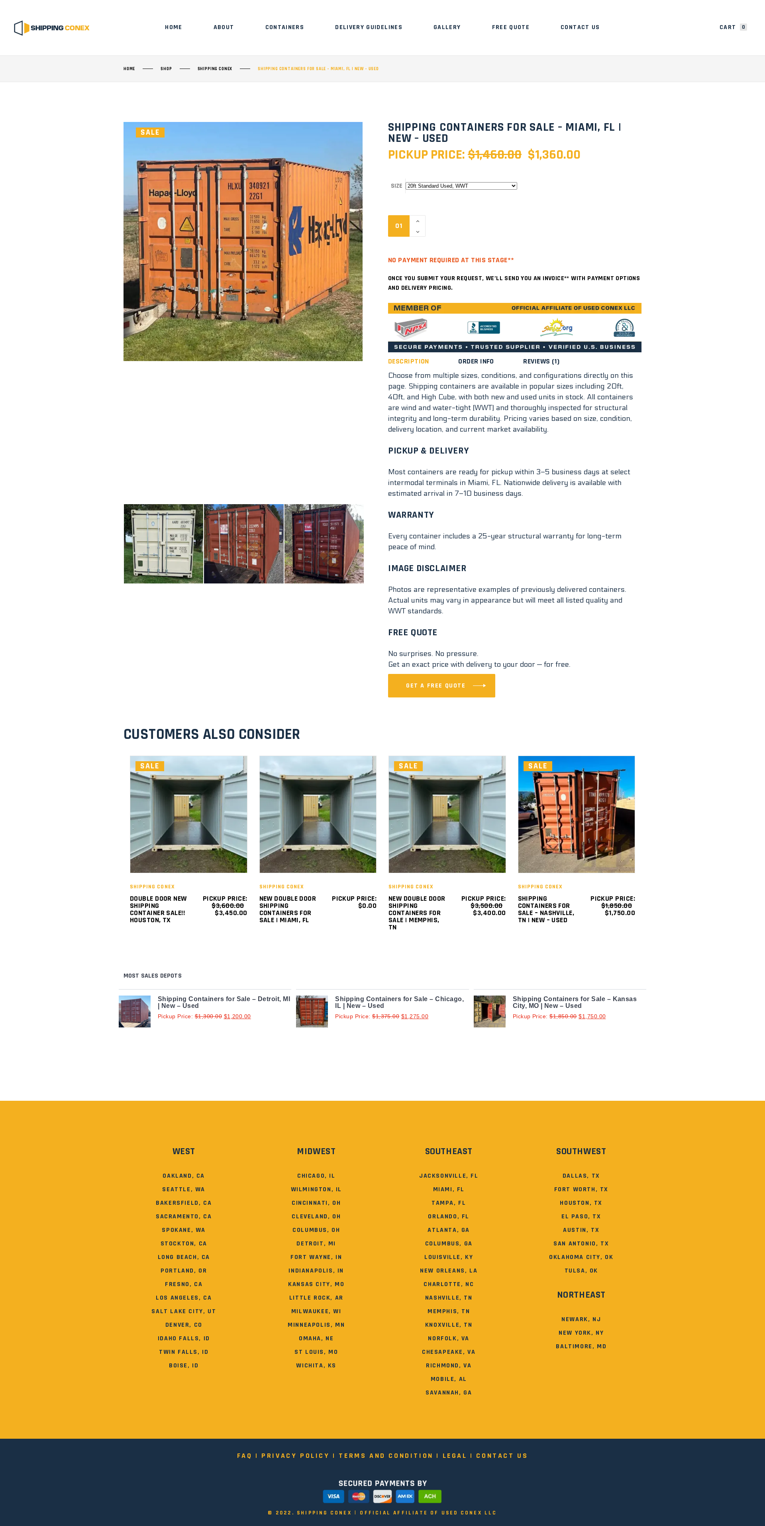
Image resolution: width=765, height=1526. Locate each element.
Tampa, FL (449, 1203)
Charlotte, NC (449, 1284)
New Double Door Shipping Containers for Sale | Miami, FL (287, 909)
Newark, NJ (581, 1319)
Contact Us (502, 1455)
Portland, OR (184, 1271)
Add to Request (475, 226)
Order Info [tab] (476, 361)
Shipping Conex (215, 69)
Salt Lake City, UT (183, 1311)
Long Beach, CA (184, 1257)
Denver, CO (183, 1325)
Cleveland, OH (316, 1216)
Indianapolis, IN (316, 1271)
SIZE (396, 186)
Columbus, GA (449, 1243)
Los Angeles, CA (184, 1298)
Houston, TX (581, 1203)
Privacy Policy (295, 1455)
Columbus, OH (316, 1230)
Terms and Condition (386, 1455)
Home (129, 69)
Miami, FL (449, 1189)
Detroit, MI (316, 1243)
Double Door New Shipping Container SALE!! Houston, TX (158, 909)
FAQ (245, 1455)
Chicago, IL (316, 1176)
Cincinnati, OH (316, 1203)
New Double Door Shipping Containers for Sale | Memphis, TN (416, 913)
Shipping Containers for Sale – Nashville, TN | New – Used (546, 909)
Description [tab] (408, 361)
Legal (455, 1455)
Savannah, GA (449, 1393)
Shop (166, 69)
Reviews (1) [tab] (541, 361)
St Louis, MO (316, 1352)
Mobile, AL (449, 1379)
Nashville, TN (449, 1298)
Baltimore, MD (581, 1346)
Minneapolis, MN (316, 1325)
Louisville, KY (448, 1257)
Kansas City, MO (316, 1284)
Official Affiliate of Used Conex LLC (428, 1513)
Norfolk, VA (448, 1338)
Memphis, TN (449, 1311)
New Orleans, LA (448, 1271)
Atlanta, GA (449, 1230)
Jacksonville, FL (449, 1176)
